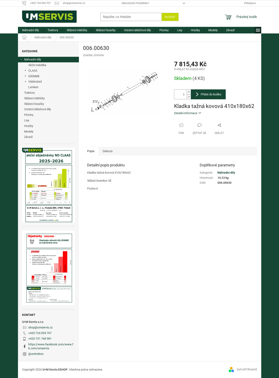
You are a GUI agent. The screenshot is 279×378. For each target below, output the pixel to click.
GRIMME (34, 76)
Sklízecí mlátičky (34, 98)
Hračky (28, 126)
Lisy (26, 120)
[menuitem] (30, 30)
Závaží (28, 137)
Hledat (170, 17)
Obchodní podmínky (135, 3)
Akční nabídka (37, 65)
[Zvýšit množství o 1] (189, 92)
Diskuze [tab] (108, 151)
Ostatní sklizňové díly (37, 109)
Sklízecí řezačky (34, 103)
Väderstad (35, 81)
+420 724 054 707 (40, 333)
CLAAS (32, 70)
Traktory (29, 92)
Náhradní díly (32, 59)
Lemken (33, 87)
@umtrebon (36, 353)
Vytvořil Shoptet (247, 369)
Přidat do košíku (211, 94)
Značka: (93, 55)
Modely (28, 131)
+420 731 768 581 (40, 338)
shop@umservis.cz (40, 327)
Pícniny (28, 114)
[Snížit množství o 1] (189, 96)
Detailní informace (185, 113)
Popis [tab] (90, 151)
